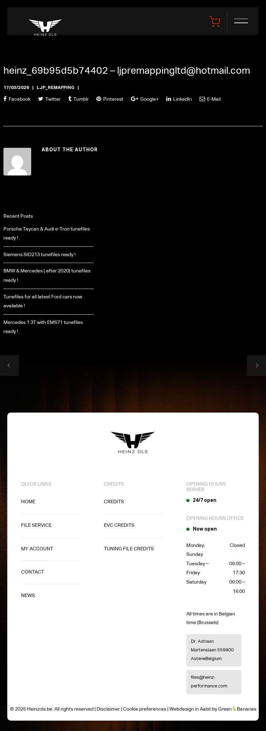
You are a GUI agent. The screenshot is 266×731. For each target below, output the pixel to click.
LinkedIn (182, 99)
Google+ (149, 99)
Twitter (52, 99)
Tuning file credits (129, 549)
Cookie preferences (144, 709)
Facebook (19, 99)
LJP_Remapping (55, 87)
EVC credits (119, 525)
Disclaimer (108, 709)
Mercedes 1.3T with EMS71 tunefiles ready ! (43, 327)
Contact (32, 572)
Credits (114, 501)
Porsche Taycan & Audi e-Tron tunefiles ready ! (46, 234)
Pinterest (112, 99)
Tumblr (80, 99)
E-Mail (213, 99)
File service (36, 525)
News (28, 595)
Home (28, 501)
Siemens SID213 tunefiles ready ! (39, 254)
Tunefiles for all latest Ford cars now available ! (42, 302)
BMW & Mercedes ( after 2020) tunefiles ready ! (46, 276)
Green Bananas (237, 709)
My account (37, 549)
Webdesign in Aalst (190, 709)
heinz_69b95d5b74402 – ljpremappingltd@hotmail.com (126, 71)
